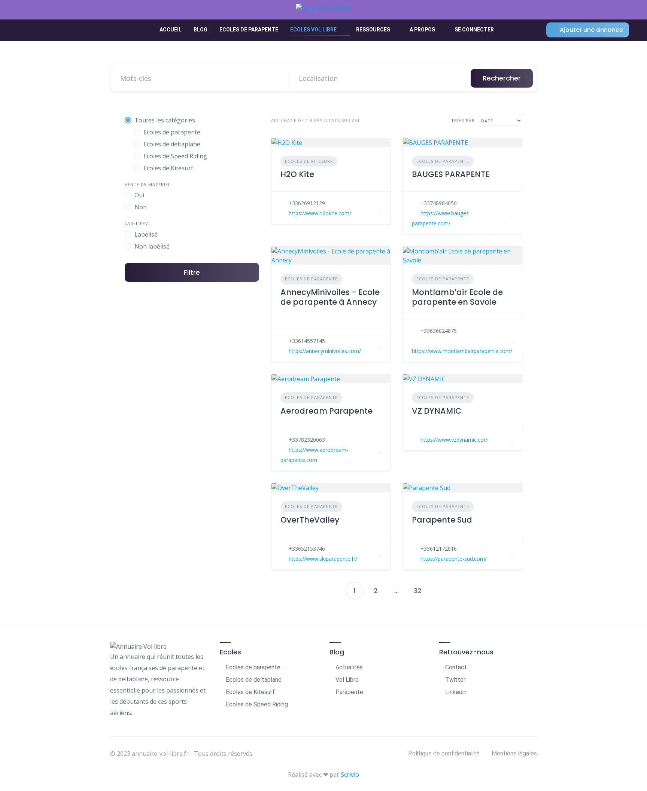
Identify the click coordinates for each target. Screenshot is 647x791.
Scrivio (350, 774)
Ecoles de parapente (248, 30)
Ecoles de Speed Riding (257, 704)
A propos (422, 30)
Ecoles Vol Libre (313, 30)
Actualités (349, 667)
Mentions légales (514, 753)
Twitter (455, 679)
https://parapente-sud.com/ (453, 558)
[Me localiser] (458, 78)
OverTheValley (309, 519)
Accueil (171, 30)
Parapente (349, 692)
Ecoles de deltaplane (254, 679)
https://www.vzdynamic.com (454, 439)
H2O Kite (297, 174)
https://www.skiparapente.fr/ (323, 558)
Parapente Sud (442, 519)
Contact (456, 667)
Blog (200, 30)
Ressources (373, 30)
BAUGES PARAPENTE (450, 174)
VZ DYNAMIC (436, 410)
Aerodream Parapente (326, 410)
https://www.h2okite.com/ (320, 213)
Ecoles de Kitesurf (309, 161)
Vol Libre (347, 679)
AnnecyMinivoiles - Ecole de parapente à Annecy (330, 297)
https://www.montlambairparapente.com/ (462, 351)
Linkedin (456, 692)
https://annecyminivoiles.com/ (325, 351)
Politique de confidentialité (444, 753)
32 (418, 590)
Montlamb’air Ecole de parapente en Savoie (457, 297)
